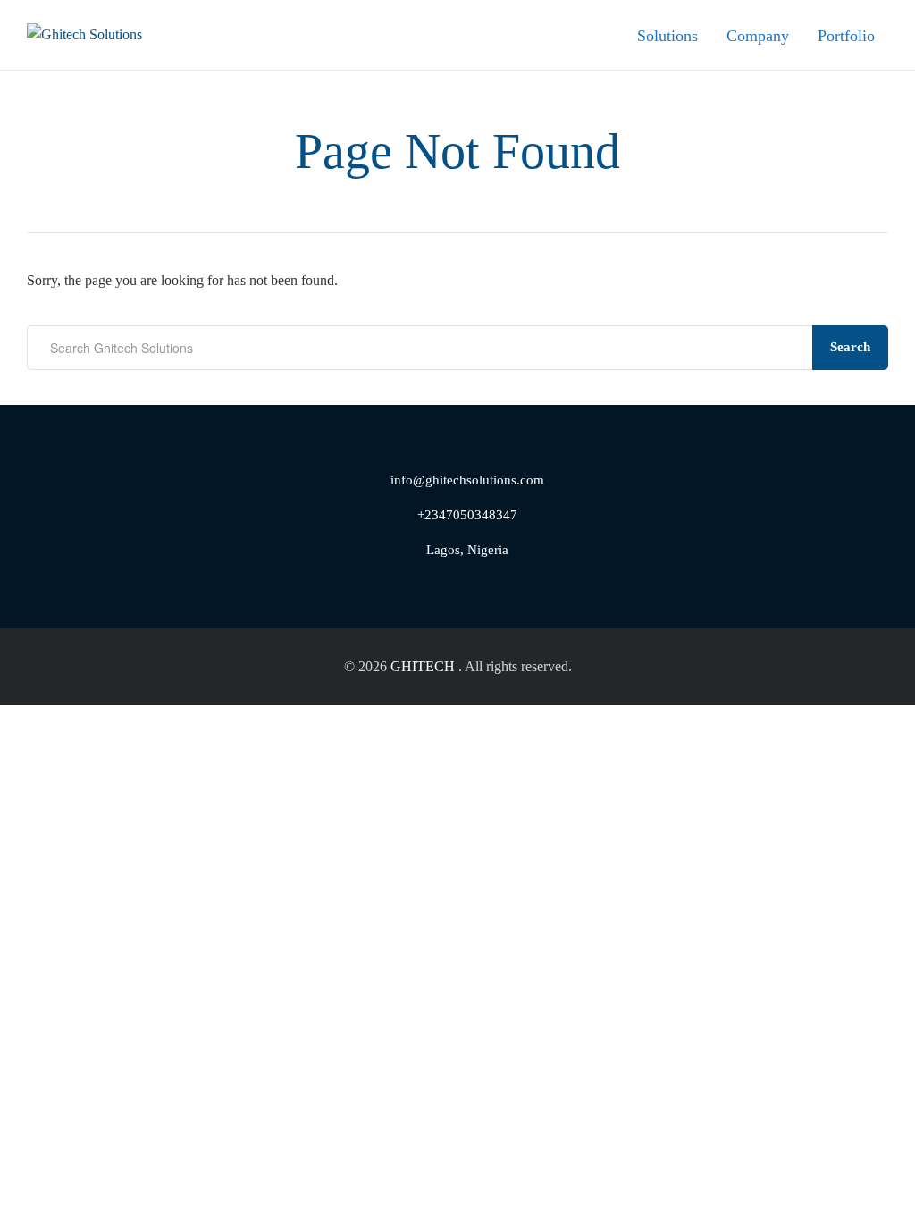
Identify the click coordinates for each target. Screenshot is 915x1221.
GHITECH (422, 666)
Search (850, 347)
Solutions (667, 36)
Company (757, 36)
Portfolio (846, 36)
